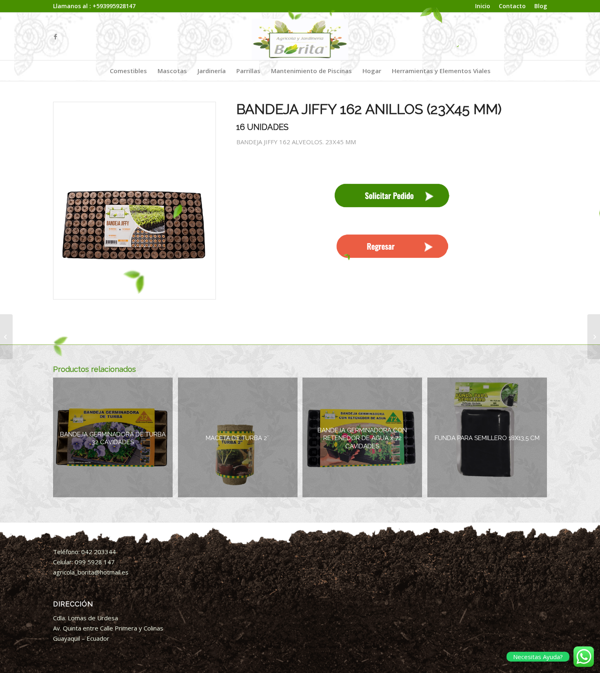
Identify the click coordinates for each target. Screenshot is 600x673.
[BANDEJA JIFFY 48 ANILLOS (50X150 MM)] (6, 336)
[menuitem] (483, 6)
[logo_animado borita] (300, 36)
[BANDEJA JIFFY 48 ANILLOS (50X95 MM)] (593, 336)
